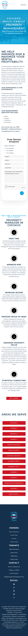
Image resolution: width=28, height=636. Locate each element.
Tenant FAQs (14, 552)
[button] (14, 584)
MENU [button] (24, 5)
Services (14, 538)
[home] (5, 5)
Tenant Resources (14, 549)
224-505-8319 (14, 573)
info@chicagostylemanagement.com (14, 577)
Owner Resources (14, 532)
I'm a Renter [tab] (9, 150)
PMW (20, 610)
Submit (22, 193)
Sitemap (10, 612)
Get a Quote (14, 398)
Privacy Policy (18, 612)
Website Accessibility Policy (14, 628)
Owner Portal (14, 542)
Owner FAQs (14, 535)
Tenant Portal (14, 559)
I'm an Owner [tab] (10, 148)
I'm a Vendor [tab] (10, 153)
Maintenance (14, 556)
